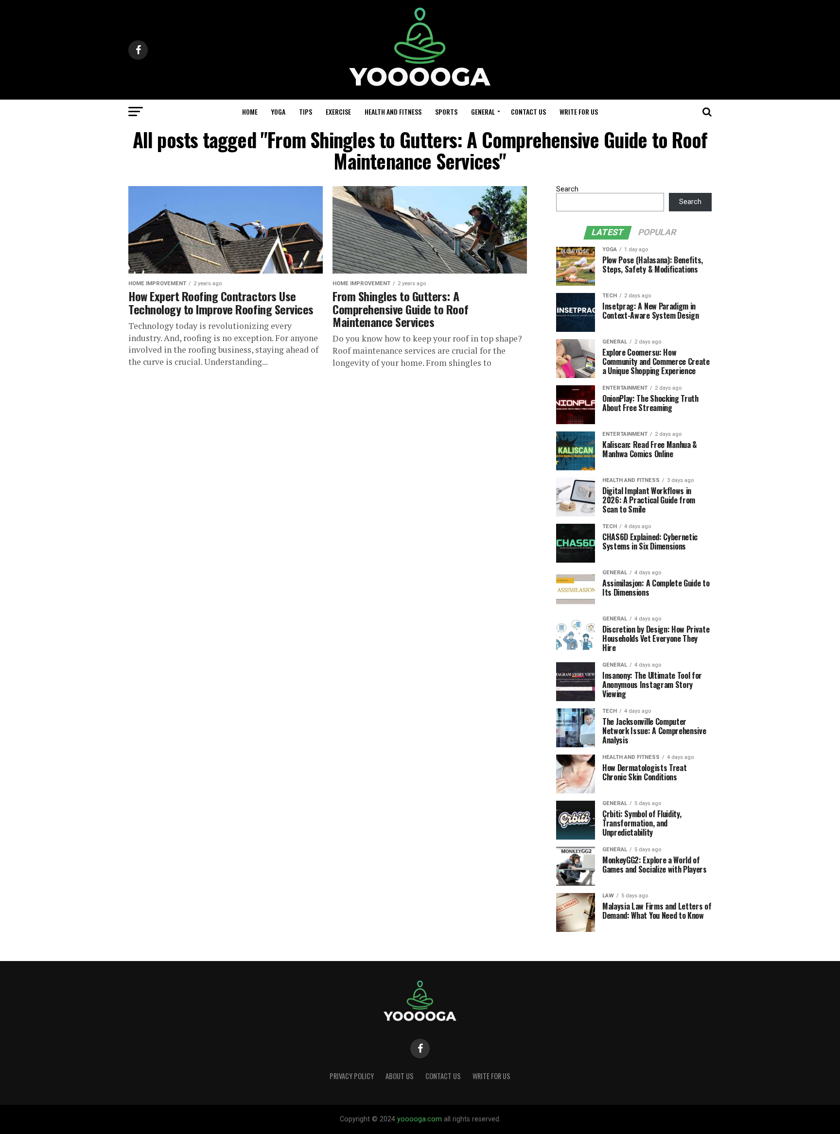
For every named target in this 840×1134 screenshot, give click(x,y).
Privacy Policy (352, 1076)
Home (250, 111)
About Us (399, 1076)
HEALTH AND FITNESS (393, 111)
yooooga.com (419, 1119)
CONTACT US (528, 111)
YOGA (278, 111)
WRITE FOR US (579, 111)
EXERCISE (338, 111)
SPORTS (446, 111)
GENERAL (483, 111)
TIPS (305, 111)
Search (567, 189)
